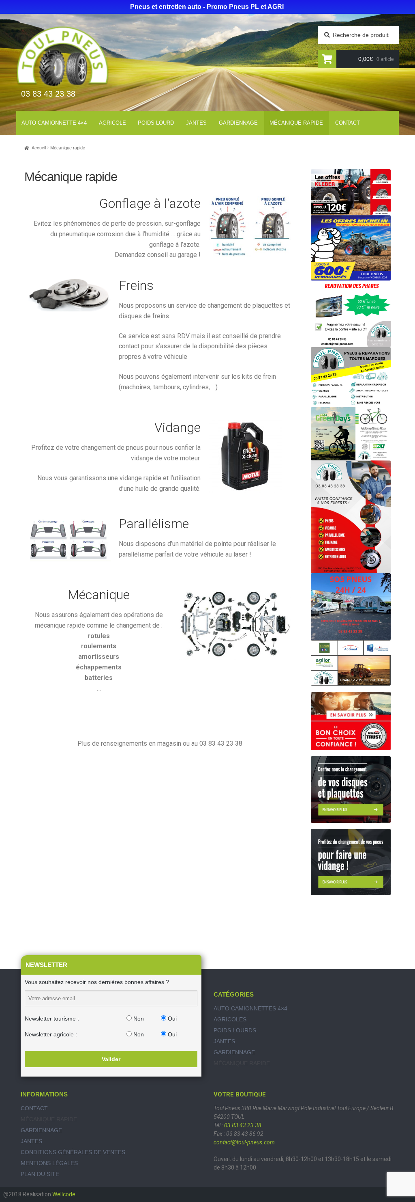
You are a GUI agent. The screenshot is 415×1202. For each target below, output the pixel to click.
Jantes (196, 123)
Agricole (112, 123)
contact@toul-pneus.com (244, 1142)
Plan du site (40, 1174)
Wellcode (63, 1194)
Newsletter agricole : (51, 1034)
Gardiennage (238, 123)
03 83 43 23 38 (242, 1125)
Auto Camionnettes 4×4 (250, 1008)
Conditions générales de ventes (73, 1152)
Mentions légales (49, 1163)
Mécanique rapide (296, 123)
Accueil (39, 147)
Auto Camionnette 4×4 (54, 123)
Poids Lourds (235, 1030)
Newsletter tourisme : (52, 1018)
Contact (347, 123)
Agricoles (230, 1019)
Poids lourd (156, 123)
